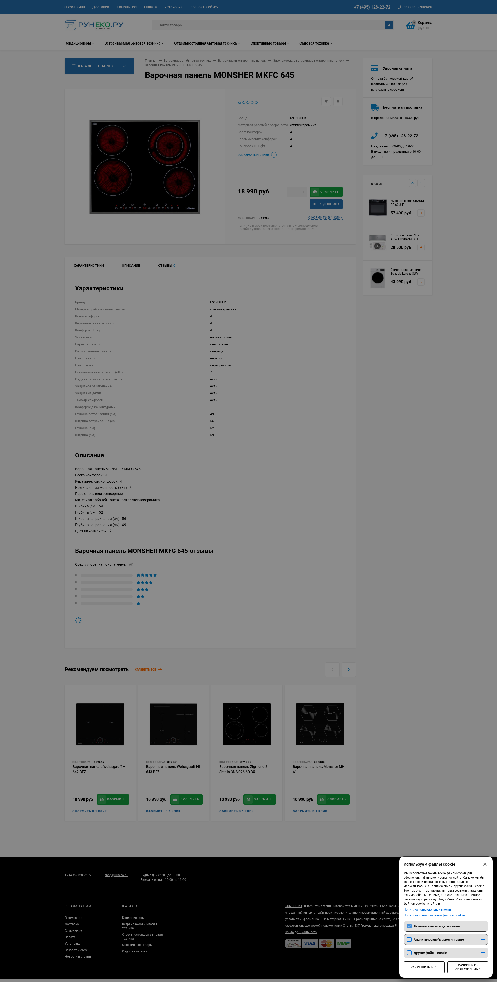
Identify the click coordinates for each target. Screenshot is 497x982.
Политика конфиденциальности (427, 909)
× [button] (485, 864)
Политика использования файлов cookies (434, 915)
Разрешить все (424, 967)
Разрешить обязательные (468, 967)
